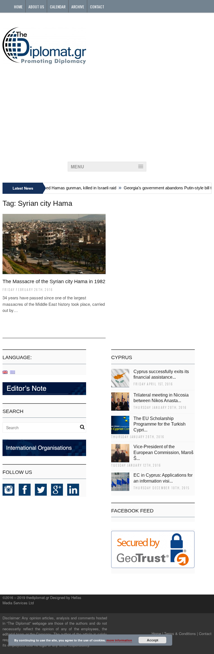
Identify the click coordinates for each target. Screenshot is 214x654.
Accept (152, 640)
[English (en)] (5, 371)
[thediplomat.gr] (44, 61)
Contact (97, 6)
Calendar (57, 6)
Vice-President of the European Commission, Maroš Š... (163, 452)
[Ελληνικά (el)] (12, 371)
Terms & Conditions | (181, 633)
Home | (157, 633)
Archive (77, 6)
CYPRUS (121, 357)
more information (119, 640)
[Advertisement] (107, 111)
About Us (36, 6)
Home (18, 6)
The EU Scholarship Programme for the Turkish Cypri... (159, 424)
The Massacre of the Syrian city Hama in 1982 (54, 281)
